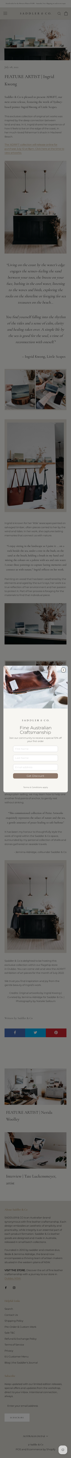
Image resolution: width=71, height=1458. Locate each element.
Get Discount (35, 776)
